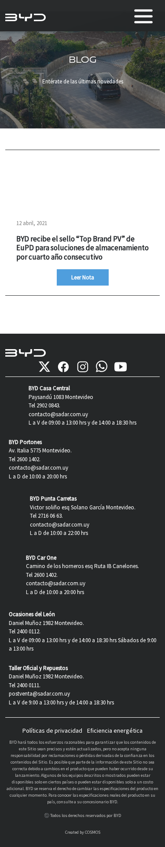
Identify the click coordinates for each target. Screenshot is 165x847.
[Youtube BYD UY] (120, 367)
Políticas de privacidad (52, 730)
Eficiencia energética (115, 730)
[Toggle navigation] (143, 16)
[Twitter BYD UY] (44, 367)
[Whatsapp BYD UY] (101, 367)
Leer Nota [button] (82, 277)
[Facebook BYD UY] (63, 367)
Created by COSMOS (82, 832)
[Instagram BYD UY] (83, 367)
